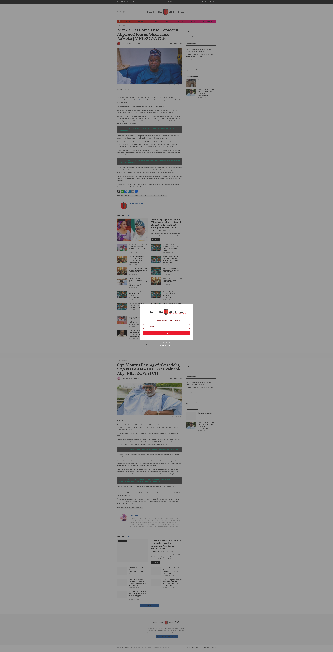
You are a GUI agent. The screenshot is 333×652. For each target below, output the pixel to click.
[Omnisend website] (166, 344)
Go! (166, 333)
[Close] (190, 306)
